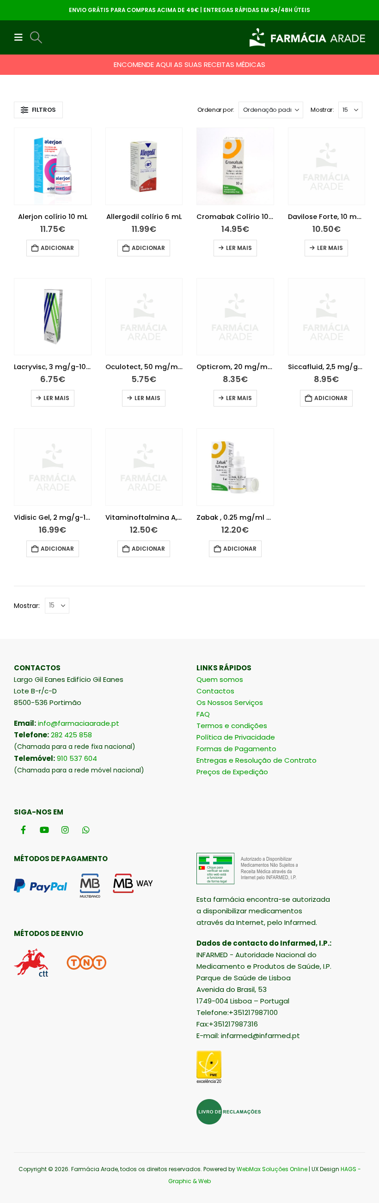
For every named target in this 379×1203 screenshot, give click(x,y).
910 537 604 (77, 758)
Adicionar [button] (57, 248)
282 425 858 (71, 735)
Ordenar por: (215, 109)
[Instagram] (64, 829)
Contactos (215, 691)
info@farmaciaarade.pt (78, 723)
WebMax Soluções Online (272, 1169)
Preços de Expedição (232, 772)
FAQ (203, 714)
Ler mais (239, 248)
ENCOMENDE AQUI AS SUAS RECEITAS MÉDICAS (189, 64)
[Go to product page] (52, 166)
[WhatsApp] (85, 829)
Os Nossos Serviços (229, 702)
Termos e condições (231, 725)
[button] (21, 37)
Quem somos (219, 679)
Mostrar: (322, 109)
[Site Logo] (307, 37)
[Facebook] (23, 829)
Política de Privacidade (235, 737)
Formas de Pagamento (236, 748)
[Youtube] (44, 829)
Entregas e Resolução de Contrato (256, 760)
